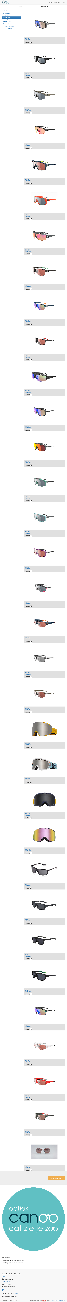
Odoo (44, 1300)
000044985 (28, 463)
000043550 (28, 850)
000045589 (28, 286)
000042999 (28, 956)
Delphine (15, 1293)
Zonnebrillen (6, 13)
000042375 (28, 1026)
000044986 (28, 427)
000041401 (28, 1167)
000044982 (28, 533)
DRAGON (27, 743)
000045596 (28, 110)
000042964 (28, 991)
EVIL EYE (27, 38)
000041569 (28, 1062)
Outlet (7, 15)
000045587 (28, 357)
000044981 (28, 568)
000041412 (28, 1132)
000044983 (28, 498)
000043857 (28, 709)
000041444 (28, 1097)
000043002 (28, 921)
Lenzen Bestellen (56, 1178)
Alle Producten (7, 11)
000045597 (28, 75)
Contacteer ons (6, 1282)
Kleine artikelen (7, 24)
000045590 (28, 251)
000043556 (28, 745)
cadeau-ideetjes (9, 28)
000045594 (28, 145)
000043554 (28, 780)
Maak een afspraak (59, 2)
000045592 (28, 181)
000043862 (28, 639)
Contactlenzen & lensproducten (7, 20)
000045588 (28, 322)
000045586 (28, 392)
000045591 (28, 216)
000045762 (28, 40)
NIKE (26, 884)
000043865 (28, 604)
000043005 (28, 886)
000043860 (28, 674)
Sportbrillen (6, 17)
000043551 (28, 815)
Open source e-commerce (57, 1300)
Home (3, 1276)
